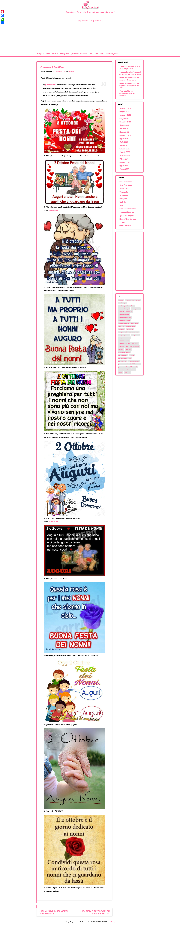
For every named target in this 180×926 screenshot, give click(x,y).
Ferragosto (123, 199)
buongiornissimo (130, 326)
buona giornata (136, 309)
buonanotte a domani (123, 314)
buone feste (121, 326)
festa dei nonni (50, 85)
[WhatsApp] (2, 19)
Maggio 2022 (124, 125)
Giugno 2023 (124, 118)
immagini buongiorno (124, 370)
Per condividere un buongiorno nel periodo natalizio (127, 93)
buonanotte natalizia (123, 323)
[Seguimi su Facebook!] (96, 22)
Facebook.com (53, 210)
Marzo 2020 (123, 145)
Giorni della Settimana (79, 53)
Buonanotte (94, 53)
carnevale (120, 349)
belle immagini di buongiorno (126, 306)
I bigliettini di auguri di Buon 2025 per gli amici (129, 67)
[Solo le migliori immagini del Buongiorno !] (90, 4)
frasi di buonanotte (123, 364)
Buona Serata (124, 188)
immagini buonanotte (131, 367)
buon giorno (130, 329)
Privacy (112, 922)
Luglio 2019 (123, 166)
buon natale (135, 343)
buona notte (129, 312)
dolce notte (128, 349)
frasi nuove (121, 367)
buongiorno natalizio (123, 341)
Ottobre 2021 (123, 128)
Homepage (40, 53)
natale (133, 370)
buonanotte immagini (124, 320)
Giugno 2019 (124, 169)
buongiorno (121, 329)
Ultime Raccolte (52, 53)
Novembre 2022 (125, 122)
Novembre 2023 (125, 115)
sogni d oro (127, 373)
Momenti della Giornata (127, 219)
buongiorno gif (135, 335)
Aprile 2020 (123, 142)
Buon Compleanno (112, 53)
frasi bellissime (122, 361)
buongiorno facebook (123, 335)
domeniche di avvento (124, 352)
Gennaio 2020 (124, 152)
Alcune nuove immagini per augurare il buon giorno (129, 78)
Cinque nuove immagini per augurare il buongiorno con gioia (129, 85)
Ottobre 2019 (123, 159)
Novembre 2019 (124, 155)
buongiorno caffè (122, 332)
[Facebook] (2, 15)
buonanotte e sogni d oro (124, 317)
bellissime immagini (123, 309)
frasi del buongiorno (134, 361)
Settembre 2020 (125, 135)
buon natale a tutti (123, 346)
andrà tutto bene (130, 300)
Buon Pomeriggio (125, 185)
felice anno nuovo (123, 355)
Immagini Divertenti (126, 212)
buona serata (134, 323)
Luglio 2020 (123, 139)
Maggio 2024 (124, 112)
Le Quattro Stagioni (126, 215)
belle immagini (122, 303)
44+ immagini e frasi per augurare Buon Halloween (94, 912)
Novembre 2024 (125, 108)
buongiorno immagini (124, 338)
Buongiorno (64, 53)
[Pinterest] (2, 11)
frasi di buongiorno (135, 364)
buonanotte (121, 312)
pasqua (120, 373)
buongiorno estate (134, 332)
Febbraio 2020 (124, 149)
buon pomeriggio (134, 346)
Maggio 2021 (124, 132)
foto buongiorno (122, 358)
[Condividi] (2, 23)
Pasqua (122, 222)
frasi (130, 358)
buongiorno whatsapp (124, 343)
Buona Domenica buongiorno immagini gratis (54, 912)
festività (132, 355)
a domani (120, 300)
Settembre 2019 (124, 162)
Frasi (102, 53)
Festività (122, 202)
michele (71, 71)
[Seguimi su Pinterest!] (83, 22)
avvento (138, 300)
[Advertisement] (90, 37)
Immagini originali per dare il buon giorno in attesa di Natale (130, 73)
